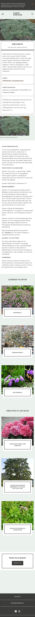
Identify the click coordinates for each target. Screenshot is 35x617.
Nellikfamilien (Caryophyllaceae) (13, 81)
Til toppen (17, 559)
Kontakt (17, 596)
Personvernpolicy (17, 603)
